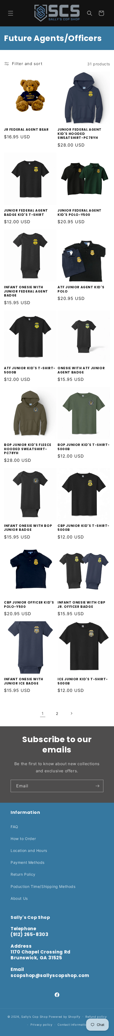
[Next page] (71, 713)
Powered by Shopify (64, 1016)
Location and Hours (29, 850)
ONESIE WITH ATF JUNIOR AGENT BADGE (81, 370)
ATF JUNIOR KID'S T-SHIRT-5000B (29, 370)
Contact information (73, 1024)
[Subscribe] (97, 786)
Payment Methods (28, 862)
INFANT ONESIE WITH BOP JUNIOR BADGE (28, 528)
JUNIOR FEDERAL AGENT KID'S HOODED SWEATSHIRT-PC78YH (80, 133)
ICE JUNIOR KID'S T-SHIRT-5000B (83, 681)
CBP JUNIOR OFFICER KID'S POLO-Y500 (29, 604)
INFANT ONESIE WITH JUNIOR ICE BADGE (23, 681)
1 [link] (43, 713)
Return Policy (23, 874)
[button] (10, 13)
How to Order (23, 838)
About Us (19, 898)
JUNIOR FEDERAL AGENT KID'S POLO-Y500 (80, 212)
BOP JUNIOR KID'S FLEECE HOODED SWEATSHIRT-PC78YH (27, 449)
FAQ (14, 826)
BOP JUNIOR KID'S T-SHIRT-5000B (84, 447)
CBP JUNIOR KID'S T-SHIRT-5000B (83, 528)
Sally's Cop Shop (34, 1016)
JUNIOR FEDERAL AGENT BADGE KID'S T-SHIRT (26, 212)
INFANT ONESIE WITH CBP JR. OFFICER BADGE (81, 604)
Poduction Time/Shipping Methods (43, 886)
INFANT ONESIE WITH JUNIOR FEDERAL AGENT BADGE (26, 291)
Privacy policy (41, 1024)
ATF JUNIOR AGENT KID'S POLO (81, 289)
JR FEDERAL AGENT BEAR (26, 129)
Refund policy (96, 1017)
